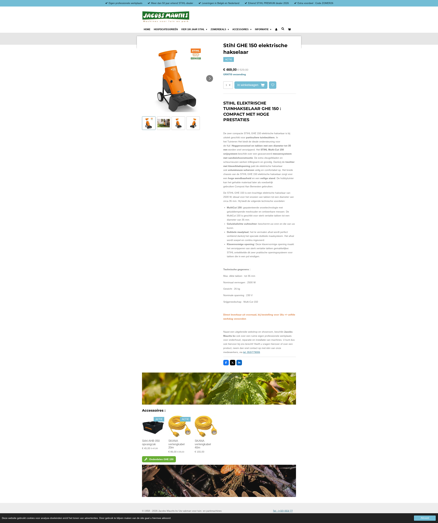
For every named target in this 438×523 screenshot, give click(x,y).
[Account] (276, 29)
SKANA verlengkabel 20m (176, 444)
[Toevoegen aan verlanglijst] (272, 85)
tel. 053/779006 (251, 352)
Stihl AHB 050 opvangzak (151, 442)
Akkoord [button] (425, 518)
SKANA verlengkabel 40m (203, 444)
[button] (149, 123)
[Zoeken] (283, 29)
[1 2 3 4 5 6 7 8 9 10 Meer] (228, 85)
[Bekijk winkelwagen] (289, 29)
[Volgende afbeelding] (209, 78)
